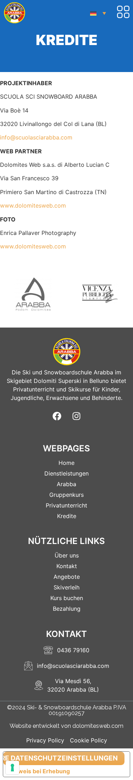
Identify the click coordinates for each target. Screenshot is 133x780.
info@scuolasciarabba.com (36, 137)
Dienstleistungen (66, 473)
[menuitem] (98, 13)
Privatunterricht (66, 505)
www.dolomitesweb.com (33, 205)
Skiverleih (66, 587)
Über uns (67, 555)
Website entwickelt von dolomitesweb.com (66, 726)
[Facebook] (57, 416)
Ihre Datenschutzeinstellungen (60, 758)
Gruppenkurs (66, 494)
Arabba (66, 484)
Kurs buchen (66, 598)
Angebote (67, 576)
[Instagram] (76, 416)
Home (66, 462)
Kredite (66, 516)
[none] (98, 13)
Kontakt (66, 566)
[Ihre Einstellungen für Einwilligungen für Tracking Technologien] (12, 767)
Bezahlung (67, 608)
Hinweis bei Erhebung (39, 771)
